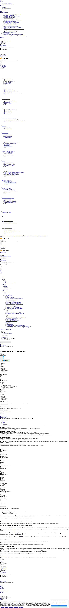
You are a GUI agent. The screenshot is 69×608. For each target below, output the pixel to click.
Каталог (1, 584)
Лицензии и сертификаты (6, 8)
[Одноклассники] (2, 360)
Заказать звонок (3, 43)
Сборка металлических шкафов (7, 3)
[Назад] (5, 280)
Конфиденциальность (3, 598)
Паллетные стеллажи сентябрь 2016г (10, 21)
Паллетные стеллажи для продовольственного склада (12, 20)
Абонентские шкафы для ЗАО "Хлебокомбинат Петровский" (14, 29)
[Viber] (6, 360)
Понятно (59, 605)
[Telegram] (9, 360)
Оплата (3, 422)
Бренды (1, 586)
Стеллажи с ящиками (5, 33)
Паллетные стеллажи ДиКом (8, 18)
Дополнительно (4, 424)
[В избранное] (2, 356)
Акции (1, 585)
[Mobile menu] (1, 249)
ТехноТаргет (21, 536)
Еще (5, 84)
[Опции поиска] (1, 61)
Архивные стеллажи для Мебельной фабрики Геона (12, 14)
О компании (4, 7)
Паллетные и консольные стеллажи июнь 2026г (11, 16)
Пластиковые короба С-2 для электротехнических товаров (13, 34)
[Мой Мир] (4, 360)
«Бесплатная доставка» (12, 529)
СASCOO (16, 533)
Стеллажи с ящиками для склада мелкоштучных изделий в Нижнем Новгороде (16, 35)
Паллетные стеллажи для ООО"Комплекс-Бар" (11, 19)
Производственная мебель (6, 25)
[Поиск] (1, 269)
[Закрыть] (1, 273)
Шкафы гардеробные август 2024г (9, 30)
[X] (5, 360)
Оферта (1, 599)
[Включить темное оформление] (1, 56)
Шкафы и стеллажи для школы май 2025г (10, 31)
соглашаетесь (62, 602)
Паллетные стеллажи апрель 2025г (9, 17)
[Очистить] (17, 60)
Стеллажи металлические (6, 13)
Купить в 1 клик (3, 368)
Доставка (3, 423)
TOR (15, 532)
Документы (2, 591)
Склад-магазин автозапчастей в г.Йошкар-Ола (11, 22)
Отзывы (3, 421)
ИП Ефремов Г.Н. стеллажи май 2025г (10, 15)
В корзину (2, 366)
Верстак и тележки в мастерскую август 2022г (11, 26)
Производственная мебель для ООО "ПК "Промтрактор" (13, 27)
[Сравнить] (2, 358)
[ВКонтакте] (1, 360)
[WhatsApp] (7, 360)
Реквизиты (4, 9)
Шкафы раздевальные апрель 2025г (9, 32)
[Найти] (1, 63)
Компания (2, 588)
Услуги (1, 587)
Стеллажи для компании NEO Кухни (10, 23)
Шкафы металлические (6, 28)
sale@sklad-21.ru (3, 45)
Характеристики (5, 420)
